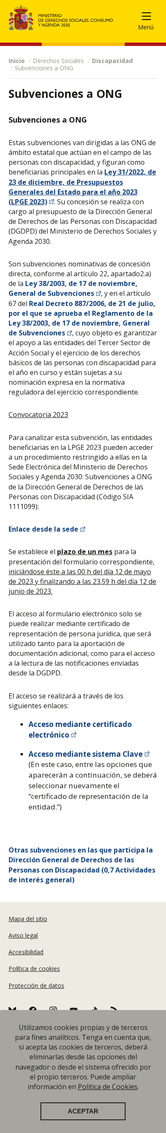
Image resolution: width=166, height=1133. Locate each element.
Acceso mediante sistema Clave (86, 754)
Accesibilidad (26, 952)
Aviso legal (23, 935)
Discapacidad (112, 61)
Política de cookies (34, 968)
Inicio (17, 61)
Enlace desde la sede (43, 529)
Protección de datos (36, 985)
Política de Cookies (107, 1086)
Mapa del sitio (28, 919)
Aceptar (83, 1111)
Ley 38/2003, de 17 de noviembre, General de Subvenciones (73, 288)
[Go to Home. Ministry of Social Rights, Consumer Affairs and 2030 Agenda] (61, 17)
